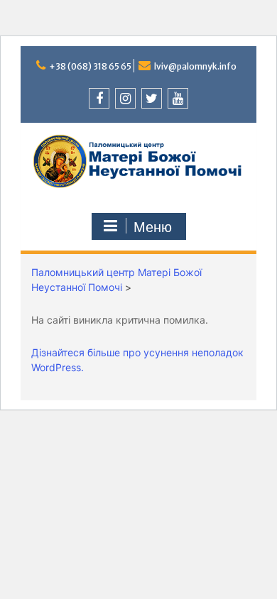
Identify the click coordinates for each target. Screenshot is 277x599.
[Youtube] (178, 98)
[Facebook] (99, 98)
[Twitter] (151, 98)
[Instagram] (125, 98)
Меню (153, 227)
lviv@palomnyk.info (195, 66)
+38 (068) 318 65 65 (90, 66)
